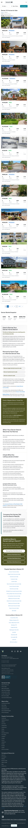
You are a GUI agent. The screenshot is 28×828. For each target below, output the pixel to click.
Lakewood (4, 742)
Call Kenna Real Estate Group (14, 554)
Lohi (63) (14, 632)
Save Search (23, 6)
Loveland (3, 736)
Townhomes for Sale (14, 576)
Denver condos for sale (9, 375)
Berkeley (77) (14, 625)
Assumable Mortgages (6, 710)
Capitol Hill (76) (14, 627)
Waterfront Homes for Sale (14, 598)
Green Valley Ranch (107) (14, 622)
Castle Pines (4, 725)
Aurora (3, 740)
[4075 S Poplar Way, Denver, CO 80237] (14, 70)
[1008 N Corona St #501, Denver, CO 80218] (14, 142)
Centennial (4, 718)
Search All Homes (5, 684)
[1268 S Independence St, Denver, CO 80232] (14, 166)
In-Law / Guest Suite (6, 693)
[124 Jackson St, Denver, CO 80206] (14, 118)
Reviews (3, 758)
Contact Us (4, 766)
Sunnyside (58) (14, 637)
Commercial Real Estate (7, 697)
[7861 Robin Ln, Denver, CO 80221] (14, 46)
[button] (2, 2)
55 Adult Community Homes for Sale (14, 591)
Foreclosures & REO (6, 703)
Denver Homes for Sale (14, 571)
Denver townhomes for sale (10, 372)
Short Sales (4, 705)
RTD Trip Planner (18, 415)
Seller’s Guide (4, 762)
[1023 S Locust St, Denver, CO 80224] (14, 286)
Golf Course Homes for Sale (14, 605)
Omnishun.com (22, 819)
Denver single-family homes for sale (12, 368)
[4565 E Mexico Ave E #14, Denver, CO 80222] (14, 190)
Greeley (3, 738)
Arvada (3, 743)
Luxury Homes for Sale (14, 586)
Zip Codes (14, 610)
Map (15, 825)
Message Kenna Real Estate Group (14, 551)
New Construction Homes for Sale (14, 583)
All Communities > (5, 749)
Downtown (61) (14, 634)
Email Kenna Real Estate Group (14, 562)
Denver (3, 731)
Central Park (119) (14, 617)
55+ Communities (5, 695)
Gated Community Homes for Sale (14, 600)
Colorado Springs (5, 732)
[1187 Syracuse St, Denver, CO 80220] (14, 94)
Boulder (3, 745)
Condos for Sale (14, 579)
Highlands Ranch (5, 720)
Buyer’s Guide (4, 760)
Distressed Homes (5, 708)
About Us (3, 755)
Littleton (3, 721)
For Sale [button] (4, 6)
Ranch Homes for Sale (14, 608)
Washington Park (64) (14, 629)
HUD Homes (4, 706)
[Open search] (20, 2)
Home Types (4, 686)
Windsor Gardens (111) (14, 620)
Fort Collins (4, 734)
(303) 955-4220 (12, 665)
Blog (2, 764)
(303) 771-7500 (6, 662)
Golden (3, 747)
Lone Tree (3, 723)
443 (19, 306)
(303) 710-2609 (6, 660)
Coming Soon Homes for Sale (14, 596)
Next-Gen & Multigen (6, 690)
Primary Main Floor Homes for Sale (14, 593)
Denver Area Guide (20, 391)
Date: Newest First (9, 15)
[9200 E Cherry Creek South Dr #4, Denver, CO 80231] (14, 22)
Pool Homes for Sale (14, 588)
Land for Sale (14, 581)
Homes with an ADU (6, 692)
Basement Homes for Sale (14, 603)
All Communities (13, 642)
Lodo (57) (14, 639)
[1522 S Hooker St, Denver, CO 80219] (14, 214)
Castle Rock (4, 727)
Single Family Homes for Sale (14, 574)
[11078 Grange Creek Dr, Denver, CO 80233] (14, 262)
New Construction (5, 688)
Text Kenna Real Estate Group (14, 558)
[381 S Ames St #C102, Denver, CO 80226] (14, 238)
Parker (3, 729)
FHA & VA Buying (5, 712)
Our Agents (4, 756)
